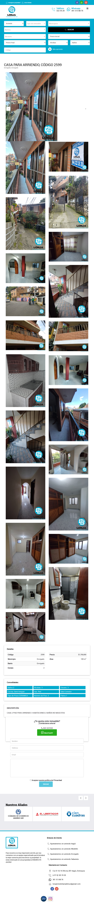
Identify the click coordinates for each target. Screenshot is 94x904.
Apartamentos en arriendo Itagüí (63, 843)
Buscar (71, 29)
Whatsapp (48, 733)
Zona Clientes (27, 2)
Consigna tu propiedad (14, 2)
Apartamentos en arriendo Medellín (64, 849)
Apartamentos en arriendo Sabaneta (64, 859)
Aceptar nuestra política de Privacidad (47, 780)
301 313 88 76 (77, 10)
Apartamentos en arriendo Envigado (64, 854)
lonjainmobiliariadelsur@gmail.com (66, 884)
